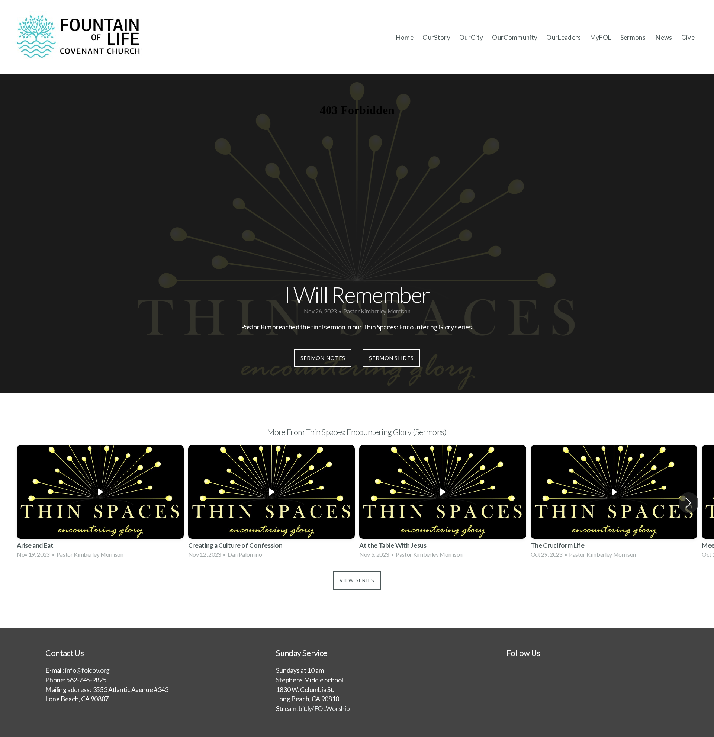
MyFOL (600, 37)
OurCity (471, 37)
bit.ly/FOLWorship (324, 708)
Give (688, 37)
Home (405, 37)
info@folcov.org (87, 670)
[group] (100, 502)
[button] (689, 503)
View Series (357, 580)
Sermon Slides (391, 357)
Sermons (633, 37)
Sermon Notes (322, 357)
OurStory (436, 37)
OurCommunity (514, 37)
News (664, 37)
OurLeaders (563, 37)
